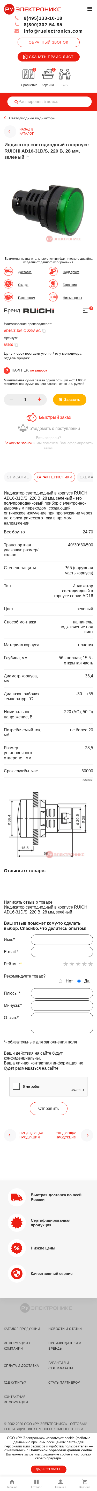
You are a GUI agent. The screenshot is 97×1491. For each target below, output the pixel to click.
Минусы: (13, 1005)
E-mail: (11, 952)
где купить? (15, 1382)
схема (86, 477)
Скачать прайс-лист (51, 57)
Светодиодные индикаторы (32, 118)
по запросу (38, 370)
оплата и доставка (21, 1366)
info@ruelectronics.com (52, 31)
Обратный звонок (48, 42)
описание (18, 477)
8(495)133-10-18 (42, 18)
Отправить (48, 1108)
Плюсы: (12, 993)
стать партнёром (64, 1382)
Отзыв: (11, 1017)
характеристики (54, 477)
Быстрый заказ (55, 417)
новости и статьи (65, 1329)
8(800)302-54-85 (42, 24)
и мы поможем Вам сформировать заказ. (48, 443)
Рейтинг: (13, 964)
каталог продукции (22, 1329)
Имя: (9, 939)
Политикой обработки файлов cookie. (61, 1450)
